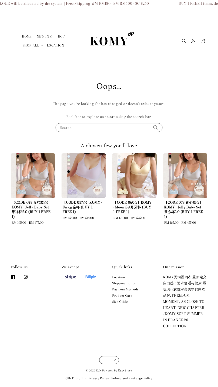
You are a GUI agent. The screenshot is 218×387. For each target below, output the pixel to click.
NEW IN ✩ (45, 36)
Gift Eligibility (76, 378)
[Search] (155, 127)
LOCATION (55, 45)
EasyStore (125, 370)
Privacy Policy (99, 378)
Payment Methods (125, 289)
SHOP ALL (31, 45)
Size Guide (120, 301)
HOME (27, 36)
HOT (61, 36)
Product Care (122, 295)
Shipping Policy (124, 283)
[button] (184, 41)
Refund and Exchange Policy (131, 378)
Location (118, 277)
